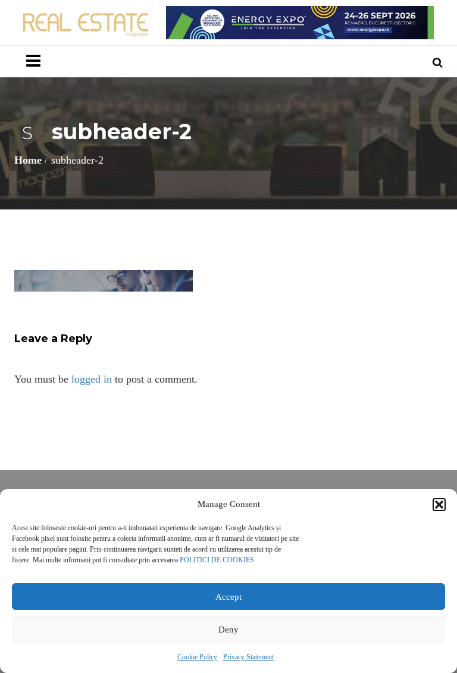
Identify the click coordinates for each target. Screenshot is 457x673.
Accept (228, 597)
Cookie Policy (197, 657)
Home (28, 160)
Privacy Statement (248, 657)
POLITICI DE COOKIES (217, 560)
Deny (228, 629)
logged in (91, 379)
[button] (439, 505)
